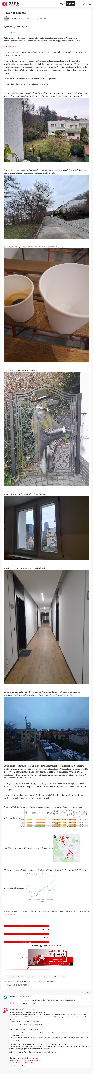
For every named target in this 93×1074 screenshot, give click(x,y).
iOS (52, 911)
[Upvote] (34, 981)
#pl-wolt (20, 977)
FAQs (10, 1062)
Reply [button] (33, 1003)
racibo (14, 18)
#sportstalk (61, 977)
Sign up (70, 3)
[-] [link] (89, 996)
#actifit (6, 977)
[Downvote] (37, 981)
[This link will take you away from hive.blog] (20, 958)
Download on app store (34, 1060)
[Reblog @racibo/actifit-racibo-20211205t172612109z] (5, 985)
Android (45, 911)
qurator (13, 996)
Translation (9, 46)
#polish (13, 977)
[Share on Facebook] (19, 985)
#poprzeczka (29, 977)
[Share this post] (29, 985)
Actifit (25, 18)
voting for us (51, 1052)
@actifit (35, 1021)
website (34, 1058)
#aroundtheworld (50, 977)
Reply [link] (9, 985)
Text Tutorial (18, 1062)
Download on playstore (16, 1060)
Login (62, 3)
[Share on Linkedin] (26, 985)
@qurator (52, 1000)
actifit (13, 1009)
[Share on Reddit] (24, 985)
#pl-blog (39, 977)
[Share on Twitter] (21, 985)
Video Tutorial (28, 1062)
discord (22, 1058)
